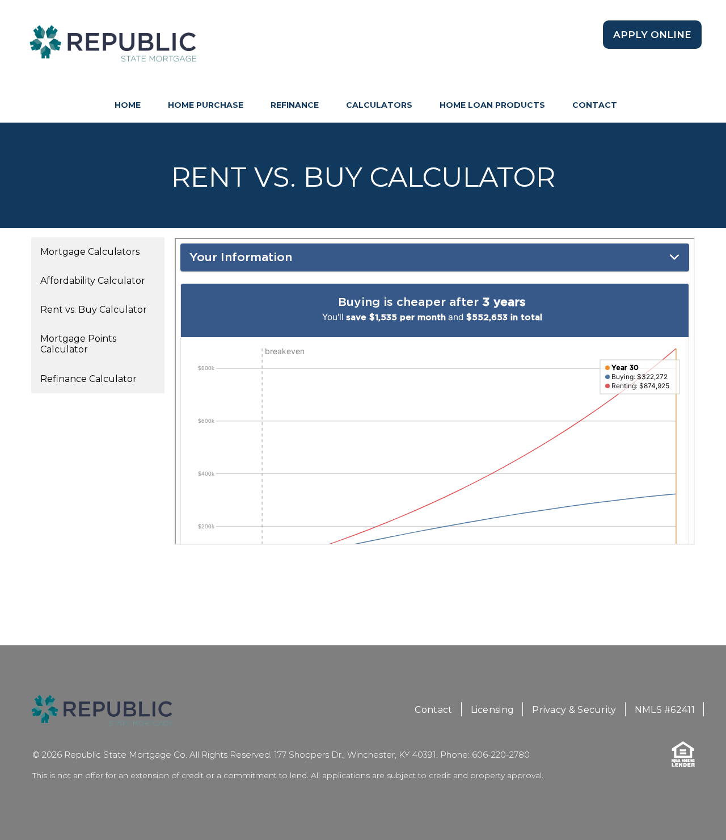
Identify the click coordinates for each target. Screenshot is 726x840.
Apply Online (652, 34)
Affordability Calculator (92, 280)
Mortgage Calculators (90, 251)
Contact (594, 105)
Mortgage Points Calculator (78, 344)
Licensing (492, 709)
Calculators (379, 105)
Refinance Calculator (88, 378)
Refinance (295, 105)
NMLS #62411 (665, 709)
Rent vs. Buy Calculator (93, 309)
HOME (128, 105)
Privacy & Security (574, 709)
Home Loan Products (492, 105)
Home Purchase (205, 105)
